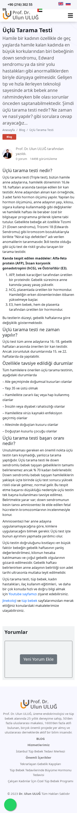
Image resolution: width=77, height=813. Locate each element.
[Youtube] (39, 3)
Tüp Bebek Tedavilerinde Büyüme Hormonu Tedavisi (40, 772)
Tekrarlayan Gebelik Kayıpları (40, 764)
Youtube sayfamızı (23, 594)
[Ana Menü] (70, 15)
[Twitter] (44, 3)
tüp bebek (29, 600)
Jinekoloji (9, 600)
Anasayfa (8, 130)
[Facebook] (49, 3)
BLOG (40, 739)
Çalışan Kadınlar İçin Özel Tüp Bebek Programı (40, 781)
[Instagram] (54, 3)
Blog (22, 130)
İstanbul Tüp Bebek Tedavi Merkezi (40, 751)
